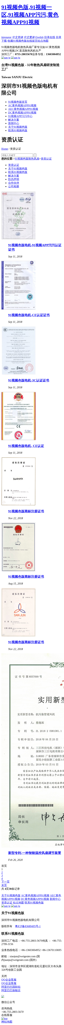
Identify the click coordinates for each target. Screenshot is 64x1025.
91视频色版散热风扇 (27, 158)
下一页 (5, 881)
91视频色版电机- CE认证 (26, 446)
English (39, 37)
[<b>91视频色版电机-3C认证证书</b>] (18, 374)
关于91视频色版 (17, 126)
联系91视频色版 (17, 130)
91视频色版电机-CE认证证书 (29, 315)
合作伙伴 (13, 182)
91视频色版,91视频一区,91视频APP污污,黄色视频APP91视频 (30, 14)
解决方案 (13, 119)
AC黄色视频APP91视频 (22, 105)
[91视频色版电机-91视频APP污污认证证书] (18, 239)
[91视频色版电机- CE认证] (18, 439)
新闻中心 (13, 123)
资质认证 (46, 158)
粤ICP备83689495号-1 (28, 926)
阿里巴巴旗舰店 (10, 990)
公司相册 (13, 186)
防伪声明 (13, 179)
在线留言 (32, 40)
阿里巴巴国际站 (10, 986)
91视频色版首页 (17, 101)
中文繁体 (29, 37)
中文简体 (17, 37)
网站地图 (6, 1021)
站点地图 (43, 40)
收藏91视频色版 (17, 40)
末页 (4, 885)
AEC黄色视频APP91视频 (23, 109)
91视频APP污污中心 (20, 116)
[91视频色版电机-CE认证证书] (18, 308)
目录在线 (49, 37)
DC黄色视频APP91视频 (22, 112)
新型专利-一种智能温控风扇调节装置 (34, 853)
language (6, 37)
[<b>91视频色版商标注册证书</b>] (18, 504)
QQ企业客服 (8, 979)
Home (4, 148)
